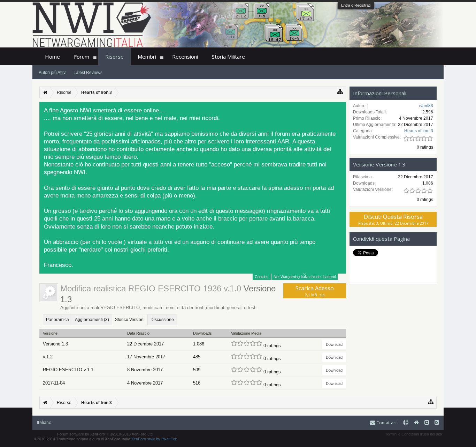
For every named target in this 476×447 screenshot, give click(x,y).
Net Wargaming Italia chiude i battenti (305, 277)
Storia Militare (228, 56)
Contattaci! (386, 423)
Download (334, 344)
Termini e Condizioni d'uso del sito (413, 434)
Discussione (162, 319)
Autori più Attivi (53, 72)
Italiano (44, 422)
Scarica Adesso (314, 290)
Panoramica (57, 319)
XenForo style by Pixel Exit (154, 439)
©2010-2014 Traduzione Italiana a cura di (82, 439)
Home (52, 56)
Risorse (114, 56)
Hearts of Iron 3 (418, 130)
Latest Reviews (88, 72)
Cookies (262, 277)
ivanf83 (426, 105)
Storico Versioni (130, 319)
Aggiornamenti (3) (92, 319)
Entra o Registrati (355, 5)
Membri (147, 56)
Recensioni (185, 56)
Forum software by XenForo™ (105, 434)
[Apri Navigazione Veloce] (340, 91)
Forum (81, 56)
